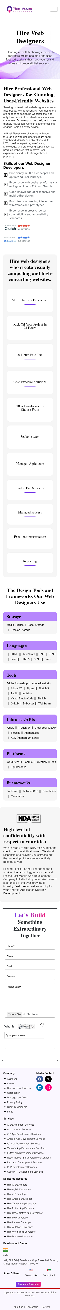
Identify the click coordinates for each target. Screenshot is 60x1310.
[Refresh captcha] (42, 1025)
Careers (46, 1307)
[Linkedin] (39, 1087)
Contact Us (32, 1307)
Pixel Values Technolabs (35, 1292)
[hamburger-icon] (54, 9)
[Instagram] (48, 1087)
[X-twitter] (48, 1079)
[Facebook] (39, 1079)
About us (18, 1307)
